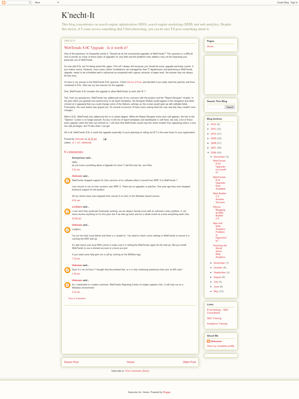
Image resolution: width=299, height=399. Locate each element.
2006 (214, 152)
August (218, 277)
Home (130, 362)
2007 (214, 147)
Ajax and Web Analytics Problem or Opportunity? (219, 232)
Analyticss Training (217, 323)
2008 (214, 143)
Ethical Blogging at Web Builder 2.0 (219, 212)
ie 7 (74, 142)
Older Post (189, 362)
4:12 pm (76, 292)
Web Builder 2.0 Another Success (219, 197)
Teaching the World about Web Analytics (220, 251)
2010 (214, 133)
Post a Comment (77, 298)
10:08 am (76, 218)
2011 (214, 128)
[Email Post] (104, 139)
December (220, 156)
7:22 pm (76, 258)
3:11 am (76, 169)
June (217, 286)
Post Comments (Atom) (137, 371)
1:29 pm (76, 273)
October (218, 267)
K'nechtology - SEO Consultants (217, 311)
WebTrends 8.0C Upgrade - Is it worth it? (96, 47)
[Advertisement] (130, 329)
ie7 (78, 142)
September (220, 272)
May (216, 291)
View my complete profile (220, 346)
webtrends (86, 142)
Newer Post (71, 362)
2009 (214, 138)
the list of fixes (134, 82)
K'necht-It (77, 14)
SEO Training (214, 318)
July (216, 281)
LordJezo (77, 206)
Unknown (77, 176)
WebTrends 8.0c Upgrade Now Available (219, 183)
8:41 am (76, 200)
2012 (214, 124)
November (220, 263)
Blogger (166, 392)
